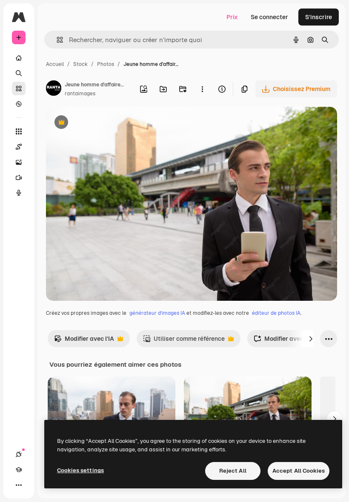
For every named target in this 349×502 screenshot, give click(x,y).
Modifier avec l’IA (84, 341)
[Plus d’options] (202, 88)
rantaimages (80, 93)
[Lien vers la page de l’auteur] (53, 89)
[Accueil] (19, 58)
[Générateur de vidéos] (19, 177)
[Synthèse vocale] (19, 193)
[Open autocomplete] (56, 40)
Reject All (232, 470)
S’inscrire (318, 17)
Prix (232, 17)
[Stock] (19, 88)
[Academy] (19, 469)
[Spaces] (19, 147)
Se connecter (269, 17)
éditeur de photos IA (276, 313)
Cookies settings (80, 470)
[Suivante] (310, 338)
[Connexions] (19, 454)
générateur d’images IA (157, 313)
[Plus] (19, 485)
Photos (105, 64)
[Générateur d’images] (19, 162)
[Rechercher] (19, 73)
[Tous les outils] (19, 131)
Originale (102, 123)
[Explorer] (19, 104)
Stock (80, 64)
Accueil (55, 64)
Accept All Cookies (298, 470)
